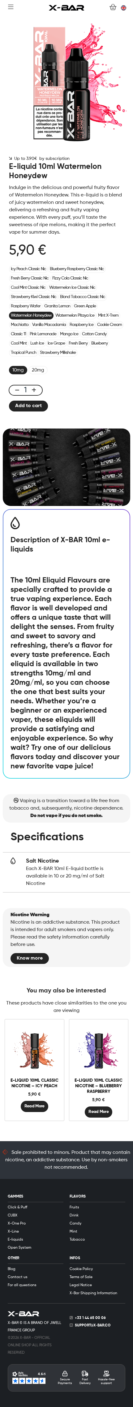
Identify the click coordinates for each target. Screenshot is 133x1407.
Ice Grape (56, 343)
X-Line (13, 1231)
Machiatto (19, 325)
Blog (11, 1269)
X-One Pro (17, 1223)
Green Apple (85, 306)
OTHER (13, 1258)
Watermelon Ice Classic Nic (72, 287)
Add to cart (28, 405)
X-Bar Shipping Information (93, 1293)
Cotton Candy (94, 334)
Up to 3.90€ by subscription (41, 158)
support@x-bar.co (93, 1325)
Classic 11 (18, 334)
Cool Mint (19, 343)
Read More (34, 1106)
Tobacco (77, 1240)
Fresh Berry (78, 343)
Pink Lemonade (43, 334)
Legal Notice (81, 1285)
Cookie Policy (81, 1269)
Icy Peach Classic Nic (28, 269)
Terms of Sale (81, 1277)
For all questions (22, 1285)
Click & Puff (17, 1207)
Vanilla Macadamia (49, 325)
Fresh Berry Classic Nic (30, 278)
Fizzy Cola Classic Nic (70, 278)
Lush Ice (37, 343)
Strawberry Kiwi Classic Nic (33, 297)
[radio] (18, 370)
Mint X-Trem (108, 315)
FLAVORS (78, 1196)
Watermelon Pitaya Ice (74, 315)
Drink (74, 1215)
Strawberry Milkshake (58, 352)
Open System (19, 1248)
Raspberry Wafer (26, 306)
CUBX (12, 1215)
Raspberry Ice (81, 325)
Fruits (74, 1207)
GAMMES (15, 1196)
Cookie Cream (109, 325)
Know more (30, 958)
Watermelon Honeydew (31, 315)
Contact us (18, 1277)
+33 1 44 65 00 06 (90, 1318)
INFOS (75, 1258)
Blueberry (99, 343)
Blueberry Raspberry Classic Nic (77, 269)
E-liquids (15, 1240)
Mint (73, 1231)
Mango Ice (69, 334)
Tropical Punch (23, 352)
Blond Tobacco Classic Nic (82, 297)
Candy (75, 1223)
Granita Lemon (57, 306)
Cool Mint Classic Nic (28, 287)
